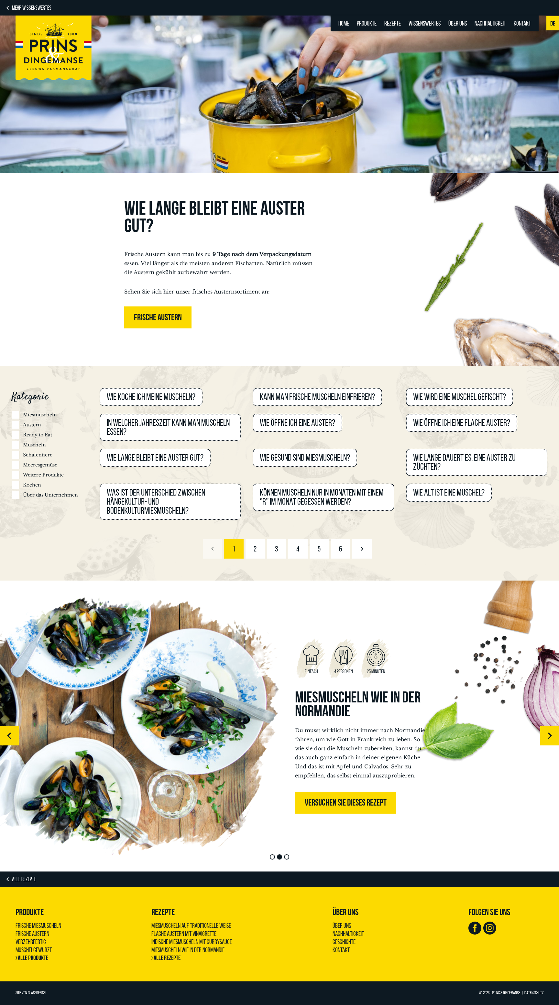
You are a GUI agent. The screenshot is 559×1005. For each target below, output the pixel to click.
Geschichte (344, 941)
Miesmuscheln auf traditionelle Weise (191, 925)
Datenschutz (533, 992)
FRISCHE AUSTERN (158, 317)
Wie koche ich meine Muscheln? (151, 397)
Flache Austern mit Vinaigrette (183, 933)
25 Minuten (376, 671)
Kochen (32, 485)
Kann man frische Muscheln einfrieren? (317, 397)
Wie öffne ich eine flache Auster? (461, 423)
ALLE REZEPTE (24, 879)
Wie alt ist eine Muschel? (449, 492)
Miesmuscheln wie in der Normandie (358, 704)
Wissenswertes (425, 23)
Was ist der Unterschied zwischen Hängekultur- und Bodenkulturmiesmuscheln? (156, 501)
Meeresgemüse (40, 465)
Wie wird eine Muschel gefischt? (459, 397)
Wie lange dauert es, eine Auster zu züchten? (464, 462)
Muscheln (34, 445)
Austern (32, 425)
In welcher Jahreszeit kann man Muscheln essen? (168, 427)
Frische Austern (32, 933)
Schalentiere (37, 455)
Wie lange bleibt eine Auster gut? (155, 458)
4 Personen (343, 671)
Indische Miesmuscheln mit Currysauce (191, 941)
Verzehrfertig (31, 941)
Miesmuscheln (40, 415)
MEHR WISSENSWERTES (31, 8)
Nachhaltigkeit (490, 23)
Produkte (367, 23)
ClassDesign (37, 992)
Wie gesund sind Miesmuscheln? (305, 458)
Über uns (457, 23)
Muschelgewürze (34, 949)
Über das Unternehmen (50, 495)
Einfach (311, 671)
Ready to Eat (37, 435)
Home (343, 23)
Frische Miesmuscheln (38, 925)
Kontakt (522, 23)
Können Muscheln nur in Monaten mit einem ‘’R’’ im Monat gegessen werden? (322, 497)
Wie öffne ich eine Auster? (297, 423)
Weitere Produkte (43, 475)
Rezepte (392, 23)
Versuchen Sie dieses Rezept (346, 802)
